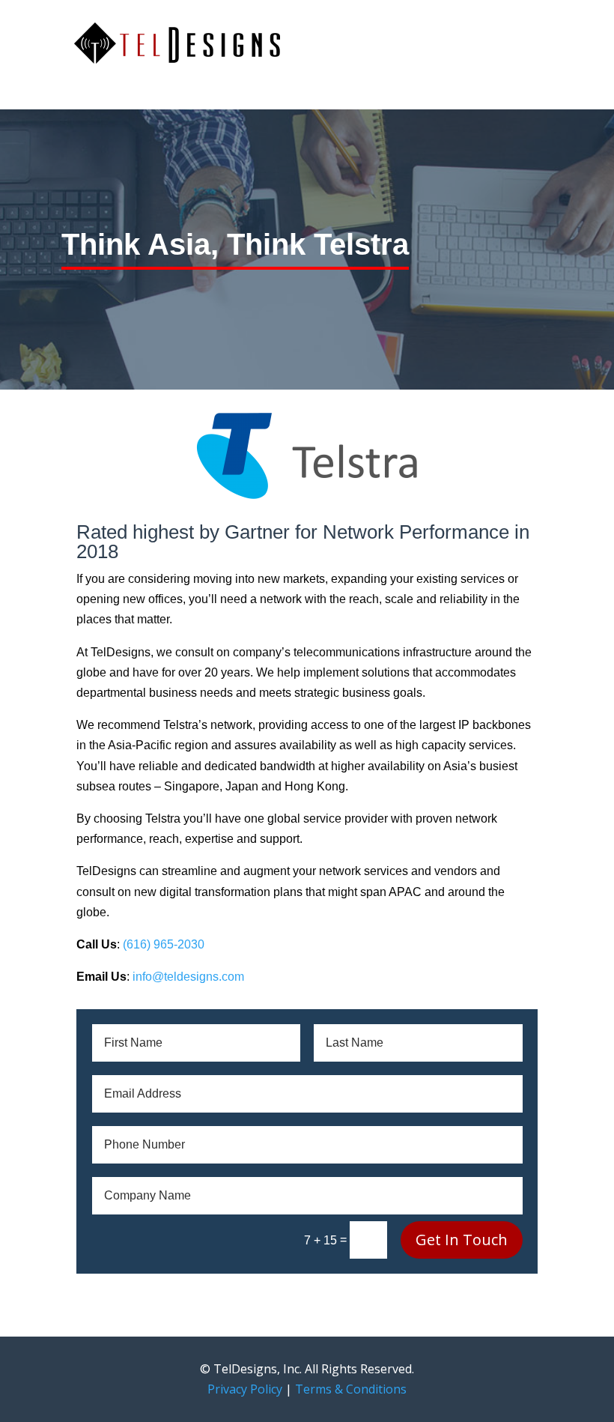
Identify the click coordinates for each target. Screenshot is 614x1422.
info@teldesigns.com (188, 976)
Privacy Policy (244, 1389)
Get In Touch (462, 1239)
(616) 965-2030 (163, 944)
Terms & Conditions (351, 1389)
